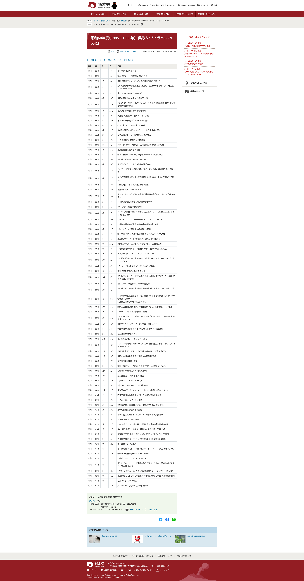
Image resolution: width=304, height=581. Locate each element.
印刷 (112, 51)
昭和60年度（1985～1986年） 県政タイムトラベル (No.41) (116, 24)
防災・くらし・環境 (97, 14)
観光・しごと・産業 (141, 14)
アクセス (93, 570)
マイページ (204, 5)
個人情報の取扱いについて (142, 556)
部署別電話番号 (110, 570)
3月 (133, 60)
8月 (101, 60)
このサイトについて (120, 556)
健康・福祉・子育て (119, 14)
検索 (215, 5)
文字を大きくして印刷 (128, 51)
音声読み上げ (170, 5)
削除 (142, 24)
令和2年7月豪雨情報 (196, 536)
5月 (92, 60)
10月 (110, 60)
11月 (115, 60)
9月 (105, 60)
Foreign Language (188, 5)
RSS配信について (184, 556)
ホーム (96, 21)
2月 (129, 60)
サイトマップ (164, 570)
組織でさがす (105, 21)
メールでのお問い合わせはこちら (143, 510)
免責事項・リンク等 (165, 556)
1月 (125, 60)
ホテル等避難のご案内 (193, 64)
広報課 (123, 21)
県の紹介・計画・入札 (206, 14)
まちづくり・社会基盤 (184, 14)
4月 (88, 60)
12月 (121, 60)
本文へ (133, 5)
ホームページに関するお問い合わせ (138, 570)
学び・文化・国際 (163, 14)
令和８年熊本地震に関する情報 (197, 46)
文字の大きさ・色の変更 (150, 5)
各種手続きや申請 (109, 536)
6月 (96, 60)
